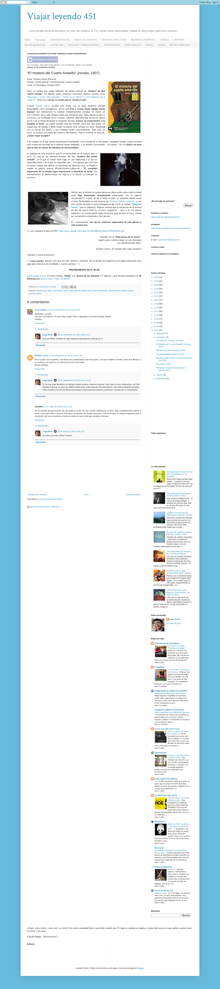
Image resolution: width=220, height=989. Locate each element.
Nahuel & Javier (160, 893)
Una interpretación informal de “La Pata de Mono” (179, 552)
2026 (156, 277)
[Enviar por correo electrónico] (62, 286)
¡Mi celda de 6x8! (163, 364)
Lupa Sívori (48, 335)
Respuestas (43, 329)
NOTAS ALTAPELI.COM (114, 39)
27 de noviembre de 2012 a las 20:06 (64, 310)
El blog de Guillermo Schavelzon (169, 710)
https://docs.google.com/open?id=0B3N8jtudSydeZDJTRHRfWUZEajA (91, 231)
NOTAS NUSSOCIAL (35, 45)
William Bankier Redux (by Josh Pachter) (170, 693)
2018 (156, 308)
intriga (84, 291)
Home (27, 39)
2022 (156, 292)
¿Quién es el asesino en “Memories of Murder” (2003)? (180, 514)
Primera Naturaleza (163, 867)
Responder (40, 323)
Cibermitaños (160, 753)
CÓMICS (164, 39)
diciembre (160, 333)
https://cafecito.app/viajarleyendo (165, 217)
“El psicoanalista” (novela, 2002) (170, 354)
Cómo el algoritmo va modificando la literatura (172, 712)
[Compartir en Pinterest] (75, 286)
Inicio (86, 494)
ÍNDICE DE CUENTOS (85, 39)
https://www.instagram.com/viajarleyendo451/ (171, 228)
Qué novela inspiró (37, 276)
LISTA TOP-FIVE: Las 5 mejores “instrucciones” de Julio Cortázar (178, 592)
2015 (156, 319)
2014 (156, 323)
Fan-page (40, 39)
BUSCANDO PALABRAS (165, 779)
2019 (156, 304)
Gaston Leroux (43, 106)
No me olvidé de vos (163, 891)
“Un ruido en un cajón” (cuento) (169, 340)
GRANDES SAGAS (59, 39)
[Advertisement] (175, 73)
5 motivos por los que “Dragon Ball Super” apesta (179, 572)
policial (130, 291)
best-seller (47, 291)
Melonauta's (160, 821)
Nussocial (159, 848)
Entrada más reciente (37, 494)
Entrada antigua (134, 494)
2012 (156, 330)
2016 (156, 315)
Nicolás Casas (41, 355)
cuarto (65, 291)
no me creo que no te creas (166, 729)
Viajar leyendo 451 (61, 16)
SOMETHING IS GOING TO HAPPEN (170, 691)
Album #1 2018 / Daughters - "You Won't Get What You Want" (178, 826)
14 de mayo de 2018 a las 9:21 (71, 431)
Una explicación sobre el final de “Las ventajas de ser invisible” (180, 474)
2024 (156, 285)
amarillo (40, 291)
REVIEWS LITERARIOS (143, 39)
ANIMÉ (161, 45)
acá (28, 264)
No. (156, 781)
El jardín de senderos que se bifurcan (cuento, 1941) (179, 533)
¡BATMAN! (179, 39)
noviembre (161, 337)
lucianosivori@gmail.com (169, 240)
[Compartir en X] (68, 286)
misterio (124, 291)
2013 (156, 326)
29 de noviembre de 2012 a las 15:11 (74, 335)
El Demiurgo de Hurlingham (167, 643)
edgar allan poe (75, 291)
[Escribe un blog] (65, 286)
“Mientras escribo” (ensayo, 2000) (170, 350)
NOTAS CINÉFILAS (180, 45)
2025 (156, 281)
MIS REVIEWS (114, 291)
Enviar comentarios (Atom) (51, 499)
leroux (89, 291)
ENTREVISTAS (112, 45)
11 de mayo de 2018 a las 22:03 (58, 407)
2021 (156, 296)
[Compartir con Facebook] (71, 286)
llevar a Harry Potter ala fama (54, 279)
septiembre (161, 379)
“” (44, 97)
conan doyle (57, 291)
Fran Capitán (41, 310)
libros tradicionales (100, 291)
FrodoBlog (159, 667)
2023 (156, 289)
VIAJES (149, 45)
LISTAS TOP (57, 45)
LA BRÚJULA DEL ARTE (165, 795)
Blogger (140, 968)
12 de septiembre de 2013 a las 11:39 (65, 355)
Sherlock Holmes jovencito (122, 201)
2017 (156, 311)
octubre (159, 375)
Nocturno (172, 869)
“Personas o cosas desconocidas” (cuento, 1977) (171, 369)
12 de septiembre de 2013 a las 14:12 (74, 380)
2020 (156, 300)
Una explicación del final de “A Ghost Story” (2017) (179, 494)
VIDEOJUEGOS (132, 45)
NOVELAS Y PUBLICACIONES (84, 45)
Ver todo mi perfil (173, 623)
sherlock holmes (34, 293)
